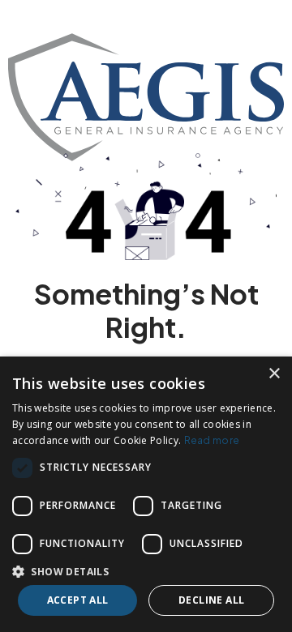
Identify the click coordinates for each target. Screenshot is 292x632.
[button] (146, 571)
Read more (212, 440)
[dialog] (146, 494)
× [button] (274, 374)
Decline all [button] (211, 600)
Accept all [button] (78, 600)
